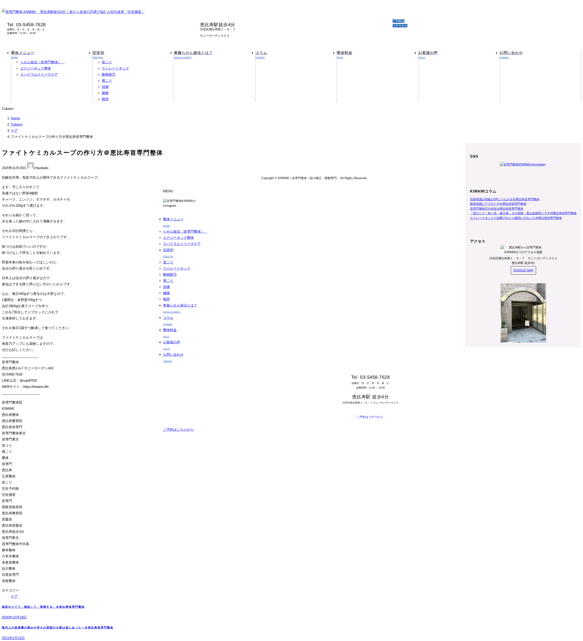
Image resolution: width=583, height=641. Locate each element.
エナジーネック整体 (35, 68)
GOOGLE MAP (523, 270)
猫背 (105, 99)
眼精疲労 (108, 74)
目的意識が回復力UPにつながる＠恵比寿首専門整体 (504, 199)
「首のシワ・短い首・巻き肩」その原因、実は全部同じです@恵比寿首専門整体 (523, 213)
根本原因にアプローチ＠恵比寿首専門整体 (498, 204)
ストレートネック (115, 68)
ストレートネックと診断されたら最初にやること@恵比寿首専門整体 (516, 218)
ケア (14, 596)
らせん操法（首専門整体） (42, 62)
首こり (107, 62)
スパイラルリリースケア (39, 74)
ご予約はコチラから (370, 417)
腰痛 (105, 93)
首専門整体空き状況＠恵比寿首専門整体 (496, 208)
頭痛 (105, 87)
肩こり (107, 80)
